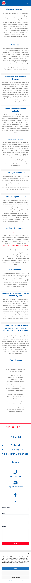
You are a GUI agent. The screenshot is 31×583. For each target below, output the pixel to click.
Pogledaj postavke (15, 577)
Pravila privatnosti (11, 580)
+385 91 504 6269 (15, 476)
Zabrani (15, 573)
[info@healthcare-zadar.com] (15, 483)
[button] (28, 554)
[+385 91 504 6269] (15, 472)
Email (3, 513)
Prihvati (15, 568)
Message (4, 526)
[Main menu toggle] (27, 3)
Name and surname (6, 507)
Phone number (5, 520)
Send (15, 543)
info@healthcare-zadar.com (15, 487)
